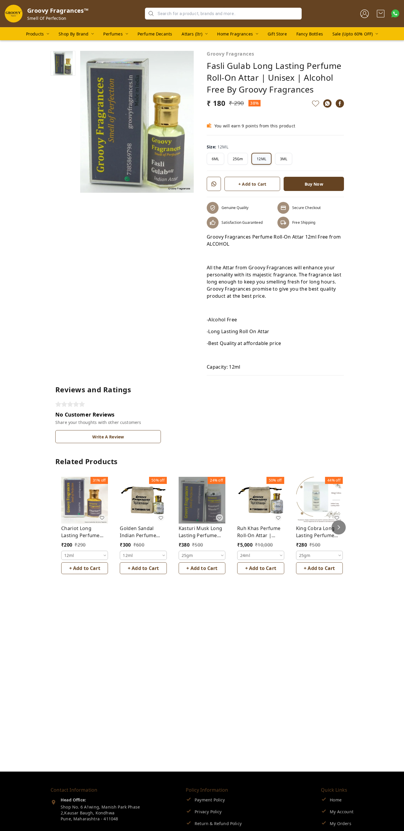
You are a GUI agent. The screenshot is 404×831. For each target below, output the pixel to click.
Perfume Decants (155, 34)
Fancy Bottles (309, 34)
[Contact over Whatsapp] (395, 13)
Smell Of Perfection (46, 18)
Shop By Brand (73, 34)
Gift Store (277, 34)
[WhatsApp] (327, 103)
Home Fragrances (235, 34)
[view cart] (380, 13)
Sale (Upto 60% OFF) (352, 34)
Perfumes (112, 34)
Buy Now (314, 184)
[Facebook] (340, 103)
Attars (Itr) (192, 34)
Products (35, 34)
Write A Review (108, 437)
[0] (380, 13)
